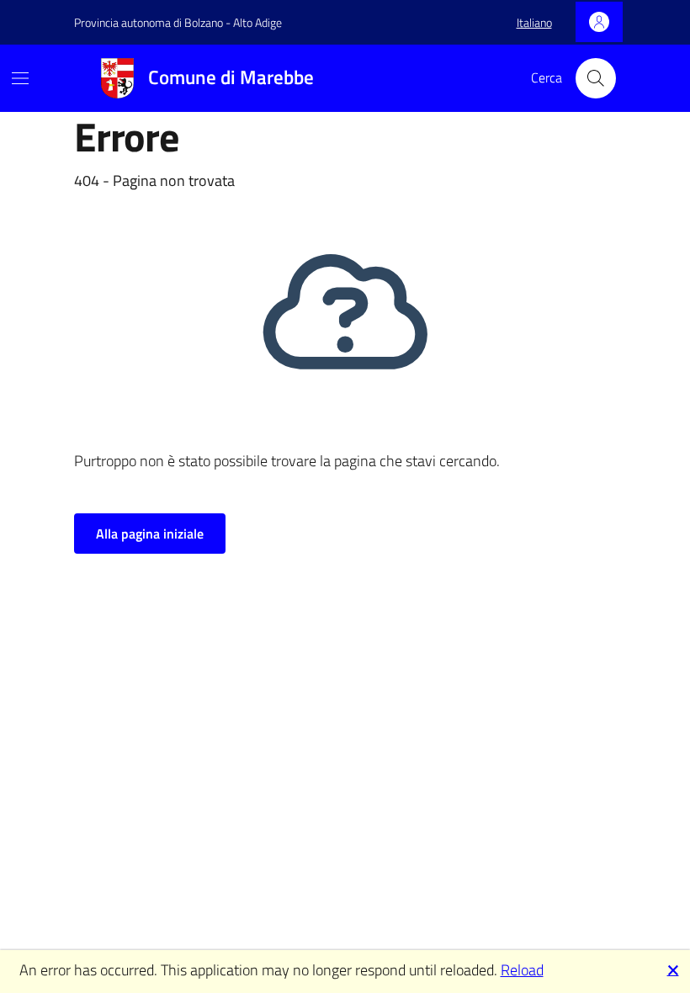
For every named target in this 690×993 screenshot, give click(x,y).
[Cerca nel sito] (596, 78)
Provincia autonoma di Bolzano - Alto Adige (178, 22)
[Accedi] (599, 22)
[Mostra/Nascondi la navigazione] (20, 78)
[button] (534, 23)
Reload (522, 969)
